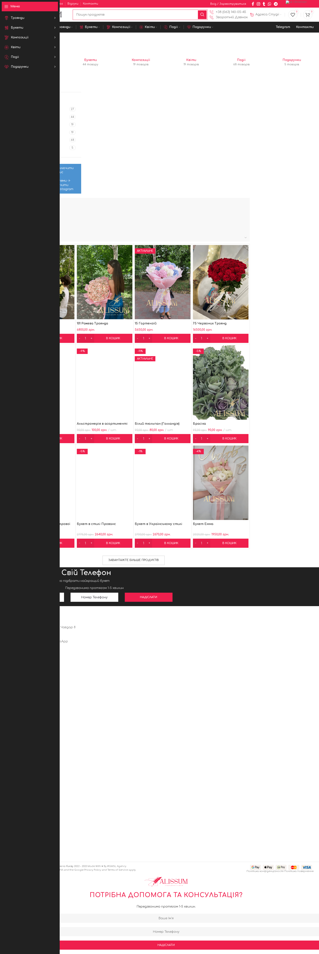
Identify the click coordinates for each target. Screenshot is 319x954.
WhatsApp (59, 641)
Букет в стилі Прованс (96, 524)
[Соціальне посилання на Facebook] (252, 4)
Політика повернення (299, 871)
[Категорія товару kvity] (191, 62)
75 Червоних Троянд (210, 323)
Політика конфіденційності (265, 871)
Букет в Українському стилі (158, 524)
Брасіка (199, 423)
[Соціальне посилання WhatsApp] (269, 4)
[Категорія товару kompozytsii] (141, 62)
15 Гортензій (145, 323)
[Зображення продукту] (105, 483)
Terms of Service (117, 870)
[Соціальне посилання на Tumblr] (263, 4)
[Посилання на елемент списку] (229, 12)
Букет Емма (203, 524)
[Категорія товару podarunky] (292, 62)
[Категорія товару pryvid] (241, 62)
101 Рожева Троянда (92, 323)
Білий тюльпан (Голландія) (157, 423)
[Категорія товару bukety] (91, 62)
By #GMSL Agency (115, 866)
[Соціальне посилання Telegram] (276, 4)
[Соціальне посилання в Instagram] (258, 4)
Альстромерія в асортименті (102, 423)
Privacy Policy (92, 870)
